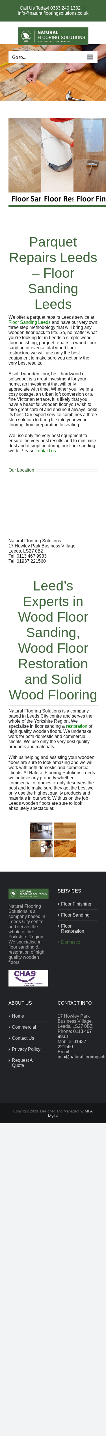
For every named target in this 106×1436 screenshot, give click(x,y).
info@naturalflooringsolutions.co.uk (53, 13)
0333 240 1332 (66, 8)
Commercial (24, 1027)
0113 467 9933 (32, 556)
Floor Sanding (75, 915)
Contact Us (23, 1038)
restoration (76, 726)
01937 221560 (31, 561)
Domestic (70, 942)
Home (18, 1016)
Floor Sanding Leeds (29, 322)
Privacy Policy (26, 1049)
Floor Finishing (76, 904)
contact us (46, 450)
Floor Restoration (72, 929)
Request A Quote (22, 1063)
